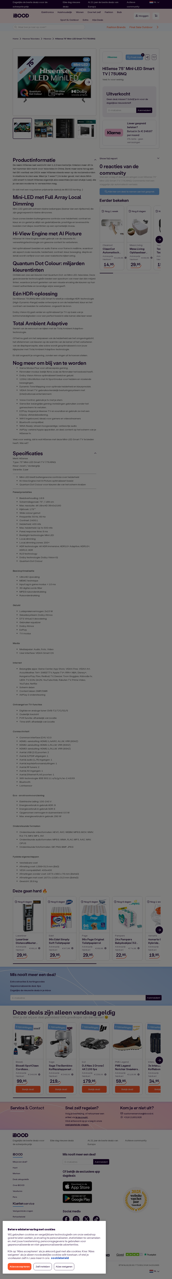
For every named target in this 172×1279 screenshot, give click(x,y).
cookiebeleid (60, 1258)
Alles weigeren (64, 1266)
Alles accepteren (20, 1266)
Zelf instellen (43, 1266)
